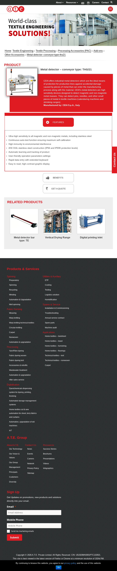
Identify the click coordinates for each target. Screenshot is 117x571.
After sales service (16, 380)
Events (88, 3)
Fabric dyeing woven (17, 355)
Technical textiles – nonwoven (57, 360)
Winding (12, 295)
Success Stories (49, 449)
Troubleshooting (51, 313)
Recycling (13, 290)
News (82, 3)
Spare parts (50, 323)
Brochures (47, 454)
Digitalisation (13, 384)
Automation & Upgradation (20, 300)
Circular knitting (15, 328)
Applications (49, 332)
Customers (13, 477)
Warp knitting (14, 318)
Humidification (51, 300)
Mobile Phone (15, 519)
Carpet (12, 332)
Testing (48, 290)
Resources (71, 3)
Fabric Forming (14, 309)
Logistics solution (52, 295)
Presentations (49, 459)
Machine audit (51, 328)
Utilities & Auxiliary (52, 276)
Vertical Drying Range (57, 237)
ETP (46, 280)
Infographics (48, 468)
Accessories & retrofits (18, 365)
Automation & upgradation (20, 342)
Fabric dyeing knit (16, 360)
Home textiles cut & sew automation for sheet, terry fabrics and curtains (23, 413)
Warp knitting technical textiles (21, 323)
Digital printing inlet (91, 237)
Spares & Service (51, 304)
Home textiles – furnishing (55, 346)
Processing (12, 347)
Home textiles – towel (54, 341)
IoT (10, 430)
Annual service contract (54, 318)
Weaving (12, 313)
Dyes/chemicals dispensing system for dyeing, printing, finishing (20, 392)
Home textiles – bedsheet (55, 336)
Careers (95, 3)
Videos (46, 463)
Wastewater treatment (18, 370)
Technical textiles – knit (54, 355)
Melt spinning (14, 304)
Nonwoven (13, 337)
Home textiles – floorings (55, 351)
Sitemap (30, 473)
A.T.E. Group (17, 437)
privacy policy (70, 563)
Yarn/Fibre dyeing (16, 351)
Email (10, 506)
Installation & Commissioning (57, 308)
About (59, 3)
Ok (58, 567)
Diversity (12, 482)
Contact (105, 3)
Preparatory (14, 280)
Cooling (48, 285)
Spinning (11, 276)
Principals (13, 472)
